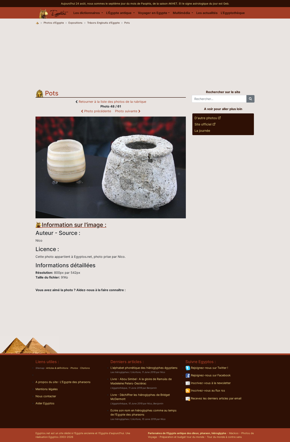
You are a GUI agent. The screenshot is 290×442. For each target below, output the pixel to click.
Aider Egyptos (45, 403)
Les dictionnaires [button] (87, 13)
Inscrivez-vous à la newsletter (210, 383)
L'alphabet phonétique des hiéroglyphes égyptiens (144, 367)
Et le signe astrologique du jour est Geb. (204, 3)
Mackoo (234, 433)
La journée (202, 131)
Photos (74, 368)
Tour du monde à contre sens (224, 436)
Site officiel (203, 124)
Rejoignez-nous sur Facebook (210, 375)
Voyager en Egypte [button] (152, 13)
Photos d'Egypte (54, 22)
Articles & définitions (57, 368)
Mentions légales (47, 389)
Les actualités (207, 13)
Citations (85, 368)
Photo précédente (97, 111)
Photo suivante (126, 111)
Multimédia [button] (182, 13)
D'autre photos (206, 118)
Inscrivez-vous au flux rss (207, 390)
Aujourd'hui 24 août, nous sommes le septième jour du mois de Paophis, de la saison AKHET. (120, 3)
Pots (127, 22)
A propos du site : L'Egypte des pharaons (63, 382)
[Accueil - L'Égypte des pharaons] (54, 13)
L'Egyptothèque (233, 13)
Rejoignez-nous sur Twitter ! (209, 367)
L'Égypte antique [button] (119, 13)
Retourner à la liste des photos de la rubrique (112, 102)
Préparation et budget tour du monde (182, 436)
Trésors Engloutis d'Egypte (103, 22)
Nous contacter (46, 396)
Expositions (75, 22)
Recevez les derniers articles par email (215, 398)
